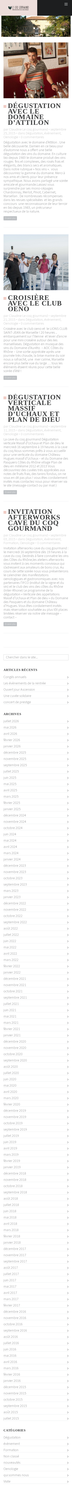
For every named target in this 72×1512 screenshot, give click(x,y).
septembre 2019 (15, 1129)
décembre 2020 (14, 1041)
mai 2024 (9, 840)
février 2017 (11, 1305)
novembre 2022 (14, 909)
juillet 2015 (11, 1418)
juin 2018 (9, 1211)
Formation (11, 543)
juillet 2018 (11, 1205)
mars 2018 (11, 1230)
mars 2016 (11, 1368)
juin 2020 (9, 1079)
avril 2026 (10, 733)
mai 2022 (9, 947)
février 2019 (11, 1161)
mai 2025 (9, 784)
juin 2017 (9, 1280)
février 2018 (11, 1236)
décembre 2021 (14, 978)
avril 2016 (10, 1362)
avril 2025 (10, 790)
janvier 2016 (12, 1381)
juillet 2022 (11, 935)
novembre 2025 (14, 759)
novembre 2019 (14, 1117)
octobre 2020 (13, 1054)
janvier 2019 (12, 1167)
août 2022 (10, 928)
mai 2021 (9, 1016)
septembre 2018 (15, 1192)
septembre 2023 (15, 884)
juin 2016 (9, 1349)
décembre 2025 (14, 752)
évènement (52, 133)
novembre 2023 (14, 872)
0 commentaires (32, 137)
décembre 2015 (14, 1387)
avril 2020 (10, 1092)
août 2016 (10, 1337)
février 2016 (11, 1374)
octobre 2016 (13, 1324)
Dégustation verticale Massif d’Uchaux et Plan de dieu (34, 408)
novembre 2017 (14, 1255)
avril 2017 (10, 1293)
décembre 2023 (14, 865)
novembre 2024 (14, 821)
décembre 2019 (14, 1110)
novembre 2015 (14, 1393)
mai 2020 (9, 1085)
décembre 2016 (14, 1311)
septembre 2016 (15, 1330)
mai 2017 (9, 1286)
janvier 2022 (12, 972)
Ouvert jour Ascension (19, 689)
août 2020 (10, 1066)
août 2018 (10, 1198)
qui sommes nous (16, 1475)
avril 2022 (10, 953)
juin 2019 (9, 1142)
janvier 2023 (12, 897)
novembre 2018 (14, 1180)
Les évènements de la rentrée (24, 683)
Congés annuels (14, 677)
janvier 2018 (12, 1242)
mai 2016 (9, 1355)
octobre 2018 (13, 1186)
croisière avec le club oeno (35, 303)
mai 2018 (9, 1217)
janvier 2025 (12, 809)
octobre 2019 (13, 1123)
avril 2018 (10, 1223)
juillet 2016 (11, 1343)
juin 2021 (9, 1010)
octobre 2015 (13, 1399)
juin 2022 (9, 941)
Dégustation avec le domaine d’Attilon (34, 114)
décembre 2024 (14, 815)
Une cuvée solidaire (17, 696)
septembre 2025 (15, 765)
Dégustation (34, 133)
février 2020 (11, 1104)
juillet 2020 (11, 1073)
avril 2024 (10, 847)
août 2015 (10, 1412)
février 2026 (11, 740)
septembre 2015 (15, 1406)
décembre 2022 (14, 903)
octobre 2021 (13, 991)
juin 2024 (9, 834)
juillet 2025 (11, 771)
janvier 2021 (12, 1035)
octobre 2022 (13, 916)
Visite (6, 1481)
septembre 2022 (15, 922)
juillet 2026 (11, 721)
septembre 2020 (15, 1060)
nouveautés (11, 1462)
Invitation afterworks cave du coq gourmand (34, 520)
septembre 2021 (15, 997)
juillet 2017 (11, 1274)
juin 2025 (9, 777)
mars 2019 (11, 1154)
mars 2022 (11, 960)
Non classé (11, 1456)
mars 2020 (11, 1098)
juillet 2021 (11, 1004)
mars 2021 (11, 1022)
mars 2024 (11, 853)
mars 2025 (11, 796)
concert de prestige (17, 702)
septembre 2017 (15, 1261)
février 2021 (11, 1029)
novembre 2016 (14, 1318)
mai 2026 (9, 727)
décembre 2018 (14, 1173)
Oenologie (10, 137)
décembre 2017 (14, 1249)
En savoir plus (10, 218)
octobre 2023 (13, 878)
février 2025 (11, 803)
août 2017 (10, 1267)
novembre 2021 (14, 985)
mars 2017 (11, 1299)
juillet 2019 (11, 1136)
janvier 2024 (12, 859)
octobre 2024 (13, 828)
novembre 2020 (14, 1048)
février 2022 (11, 966)
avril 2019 (10, 1148)
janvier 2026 (12, 746)
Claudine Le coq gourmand (28, 129)
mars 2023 (11, 891)
